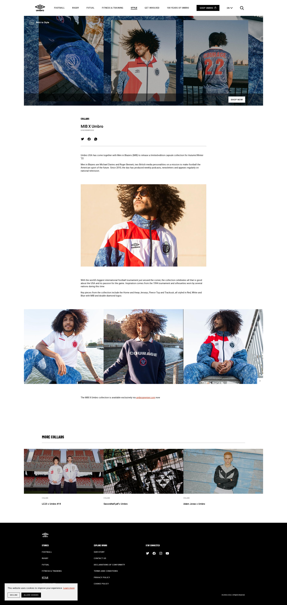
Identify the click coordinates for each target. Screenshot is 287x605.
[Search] (242, 8)
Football (59, 7)
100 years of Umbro (178, 7)
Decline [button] (13, 595)
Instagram (160, 553)
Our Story (99, 552)
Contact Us (100, 558)
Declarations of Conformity (109, 564)
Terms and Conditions (106, 571)
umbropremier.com (145, 397)
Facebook (89, 139)
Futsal (90, 7)
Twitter (82, 139)
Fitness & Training (112, 7)
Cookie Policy (101, 583)
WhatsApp (95, 139)
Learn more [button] (69, 587)
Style (134, 7)
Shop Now (237, 99)
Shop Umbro (206, 8)
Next (260, 381)
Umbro (40, 8)
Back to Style (39, 22)
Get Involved (152, 7)
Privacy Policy (102, 577)
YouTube (167, 553)
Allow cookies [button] (31, 595)
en (228, 8)
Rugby (75, 7)
